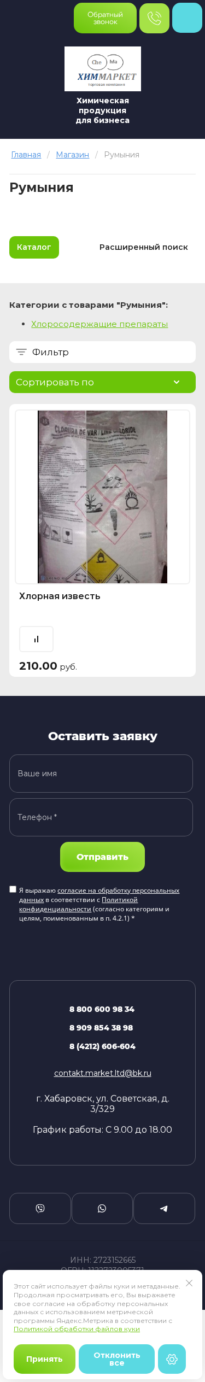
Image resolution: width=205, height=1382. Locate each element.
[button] (105, 18)
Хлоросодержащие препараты (99, 324)
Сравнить (36, 639)
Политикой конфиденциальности (78, 904)
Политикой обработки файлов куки (77, 1329)
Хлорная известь (60, 596)
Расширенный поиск (143, 247)
